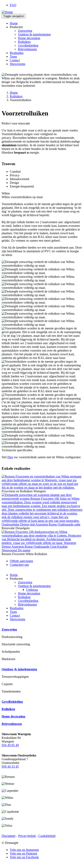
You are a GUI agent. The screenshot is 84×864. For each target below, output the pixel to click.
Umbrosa (32, 589)
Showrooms (17, 64)
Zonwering (25, 30)
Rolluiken (24, 41)
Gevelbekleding (28, 45)
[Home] (7, 12)
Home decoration (29, 38)
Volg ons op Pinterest (23, 853)
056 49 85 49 (10, 745)
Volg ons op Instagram (24, 849)
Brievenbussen (27, 49)
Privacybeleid (27, 836)
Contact (15, 60)
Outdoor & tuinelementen (34, 34)
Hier (10, 457)
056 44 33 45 (10, 766)
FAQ (13, 5)
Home (14, 23)
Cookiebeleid (46, 836)
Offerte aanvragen (21, 561)
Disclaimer (8, 836)
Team (13, 56)
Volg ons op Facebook (24, 857)
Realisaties (16, 53)
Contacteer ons (19, 564)
